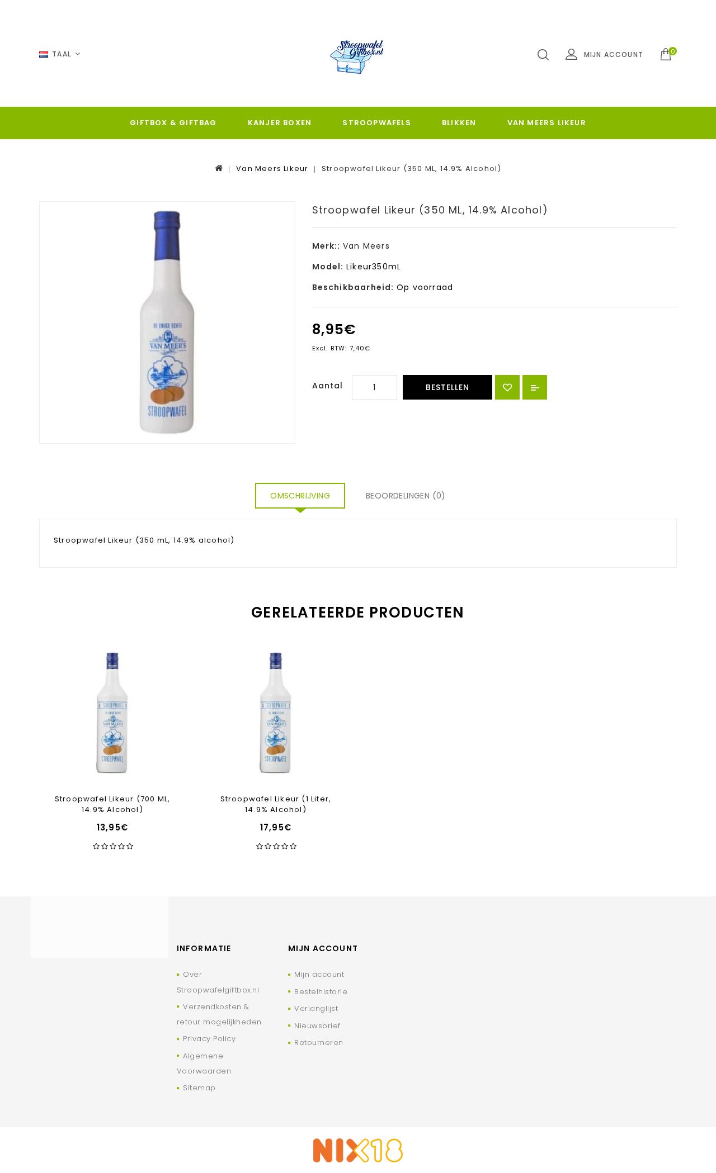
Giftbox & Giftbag (173, 122)
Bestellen (447, 387)
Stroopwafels (376, 122)
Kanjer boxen (280, 122)
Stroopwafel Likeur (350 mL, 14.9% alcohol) (411, 168)
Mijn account (319, 974)
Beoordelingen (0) (406, 495)
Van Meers (366, 245)
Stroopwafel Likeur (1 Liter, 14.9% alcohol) (276, 804)
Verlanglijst (316, 1008)
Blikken (459, 122)
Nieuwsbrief (317, 1025)
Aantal (327, 385)
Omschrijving (300, 495)
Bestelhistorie (320, 991)
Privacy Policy (209, 1038)
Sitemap (199, 1087)
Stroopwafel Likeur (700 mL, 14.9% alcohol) (112, 804)
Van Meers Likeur (546, 122)
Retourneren (318, 1042)
